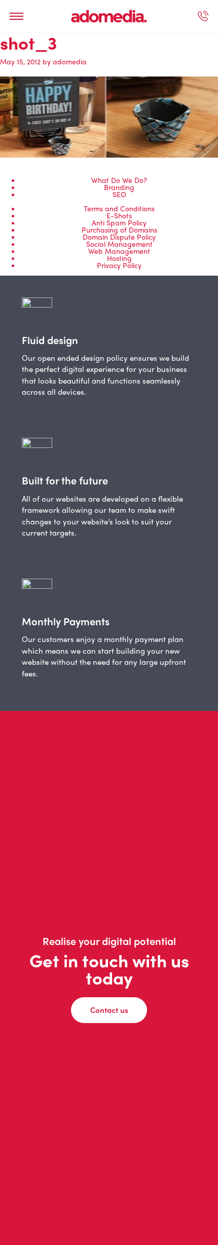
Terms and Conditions (119, 208)
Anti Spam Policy (119, 222)
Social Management (119, 244)
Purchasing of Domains (119, 229)
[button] (16, 16)
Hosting (119, 258)
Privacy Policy (119, 265)
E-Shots (119, 215)
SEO (119, 194)
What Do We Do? (119, 180)
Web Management (119, 251)
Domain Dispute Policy (119, 237)
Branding (119, 187)
